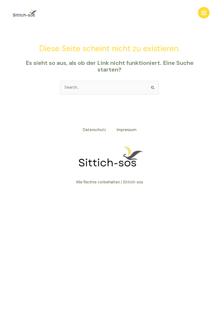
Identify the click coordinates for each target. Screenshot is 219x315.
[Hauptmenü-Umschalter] (204, 13)
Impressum (126, 129)
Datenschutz (94, 129)
